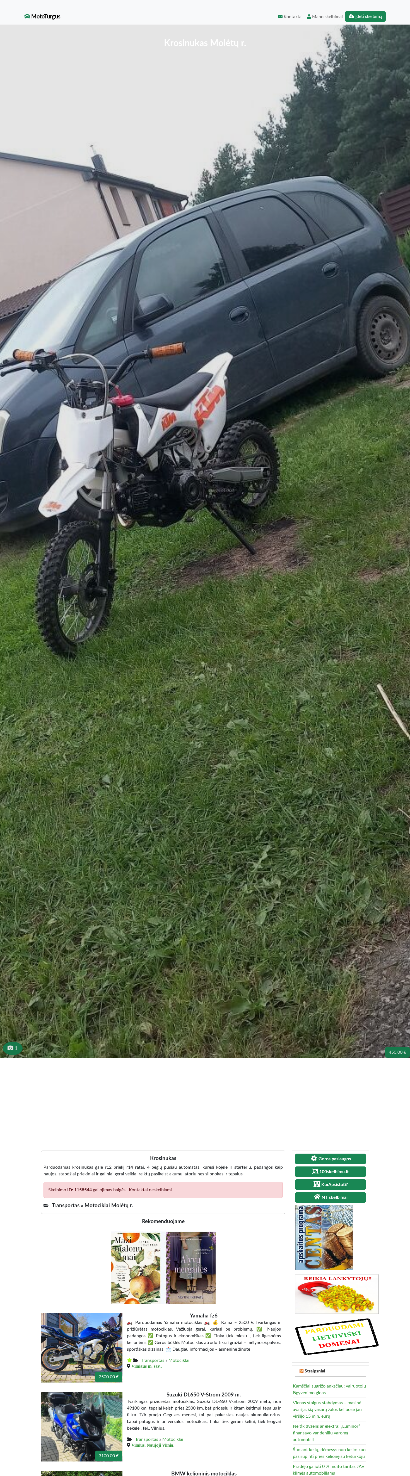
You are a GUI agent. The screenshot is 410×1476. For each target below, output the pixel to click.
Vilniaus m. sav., (146, 1366)
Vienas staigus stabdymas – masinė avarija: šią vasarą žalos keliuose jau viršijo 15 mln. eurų (327, 1410)
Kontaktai (293, 17)
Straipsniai (315, 1371)
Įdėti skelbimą (368, 16)
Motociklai (178, 1360)
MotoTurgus (45, 17)
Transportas (152, 1360)
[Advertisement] (205, 1100)
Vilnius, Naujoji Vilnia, (152, 1445)
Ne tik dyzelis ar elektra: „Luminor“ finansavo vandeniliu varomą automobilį (326, 1433)
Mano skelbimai (327, 17)
